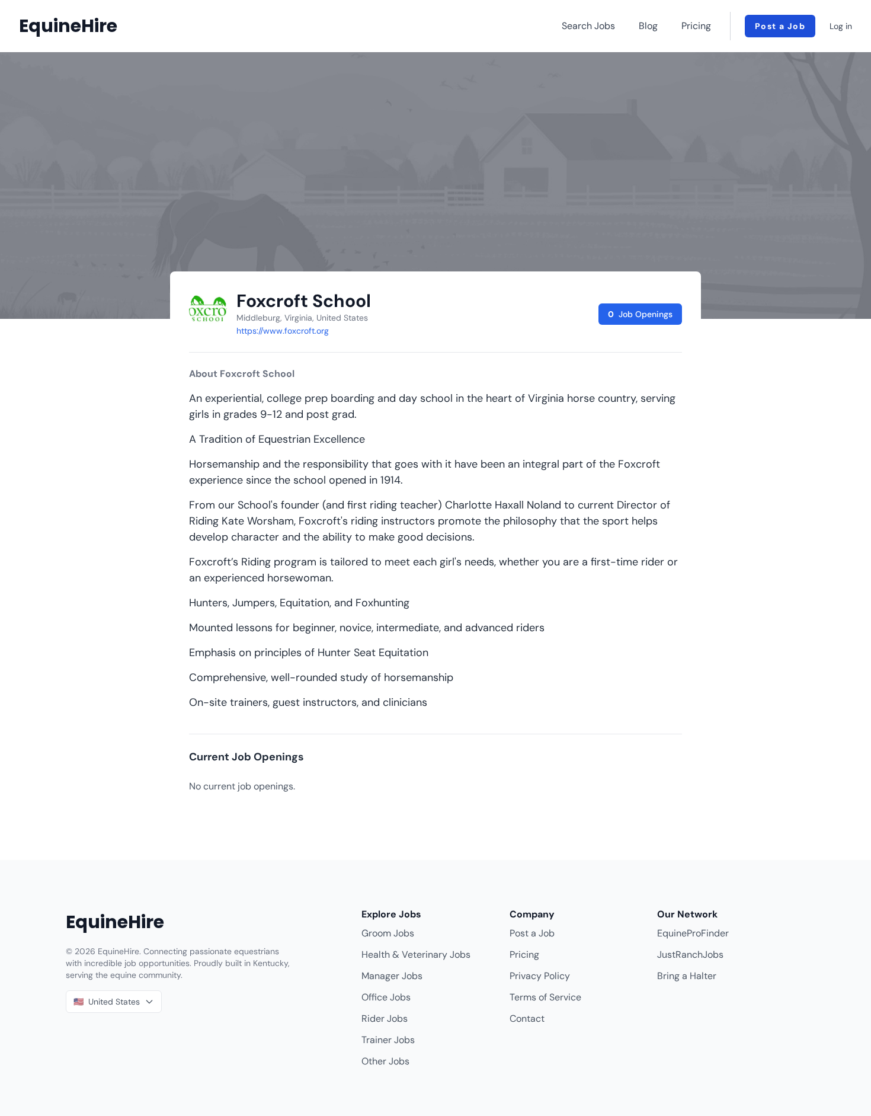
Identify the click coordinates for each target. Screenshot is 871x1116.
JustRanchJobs (690, 954)
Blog (648, 26)
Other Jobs (385, 1061)
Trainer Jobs (388, 1040)
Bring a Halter (686, 976)
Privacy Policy (540, 976)
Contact (527, 1018)
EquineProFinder (693, 933)
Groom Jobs (387, 933)
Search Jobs (588, 26)
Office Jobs (386, 997)
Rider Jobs (384, 1018)
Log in (841, 26)
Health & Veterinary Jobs (415, 954)
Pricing (696, 26)
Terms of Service (545, 997)
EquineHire (68, 26)
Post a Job (780, 26)
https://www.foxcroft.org (282, 330)
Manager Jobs (391, 976)
